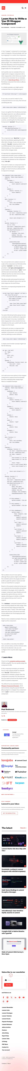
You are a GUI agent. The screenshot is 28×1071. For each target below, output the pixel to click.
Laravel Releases (7, 1024)
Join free (8, 985)
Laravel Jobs (5, 1038)
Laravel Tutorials (7, 15)
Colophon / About (6, 1063)
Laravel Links (6, 1010)
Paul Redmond (5, 27)
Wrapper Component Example (10, 686)
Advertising (5, 1033)
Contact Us (5, 1047)
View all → (23, 828)
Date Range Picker (14, 80)
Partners (4, 1030)
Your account (6, 1050)
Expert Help (5, 1035)
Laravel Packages (7, 1013)
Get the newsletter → (9, 813)
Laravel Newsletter (7, 1007)
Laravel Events (6, 1018)
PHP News (5, 1044)
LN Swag (4, 1041)
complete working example (17, 661)
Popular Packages (7, 1021)
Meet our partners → (7, 794)
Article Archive (6, 1027)
